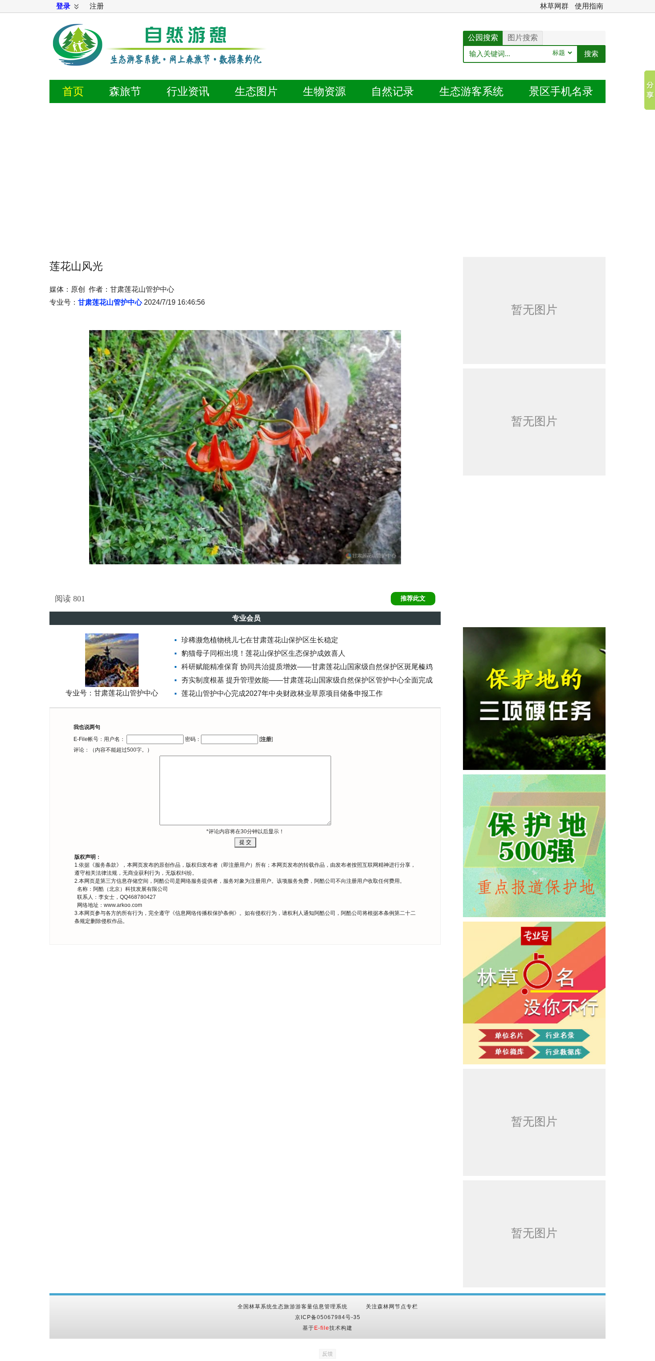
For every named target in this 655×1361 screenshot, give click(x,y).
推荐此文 (413, 598)
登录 (63, 6)
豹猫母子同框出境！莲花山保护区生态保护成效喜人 (263, 653)
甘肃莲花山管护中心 (110, 302)
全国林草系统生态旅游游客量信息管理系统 (292, 1306)
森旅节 (125, 91)
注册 (97, 6)
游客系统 (471, 91)
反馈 (327, 1354)
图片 (256, 91)
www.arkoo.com (123, 905)
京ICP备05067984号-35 (327, 1317)
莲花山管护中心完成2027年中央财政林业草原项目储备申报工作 (282, 693)
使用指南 (589, 6)
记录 (392, 91)
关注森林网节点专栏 (392, 1306)
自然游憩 (160, 55)
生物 (324, 91)
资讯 (188, 91)
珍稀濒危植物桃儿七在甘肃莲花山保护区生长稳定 (259, 640)
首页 (73, 91)
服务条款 (105, 865)
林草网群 (554, 6)
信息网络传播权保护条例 (204, 913)
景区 (561, 91)
